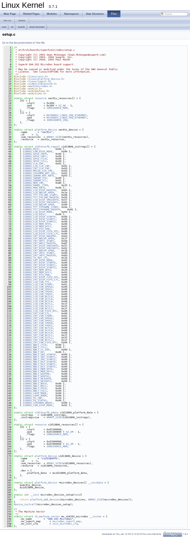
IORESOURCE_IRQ (57, 120)
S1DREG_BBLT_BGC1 (35, 386)
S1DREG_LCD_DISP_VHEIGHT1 (40, 202)
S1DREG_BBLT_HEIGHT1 (37, 381)
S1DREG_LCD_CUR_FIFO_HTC (40, 311)
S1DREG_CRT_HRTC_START (38, 240)
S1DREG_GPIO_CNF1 (35, 156)
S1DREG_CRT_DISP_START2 (39, 267)
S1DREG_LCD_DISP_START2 (39, 221)
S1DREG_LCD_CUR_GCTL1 (38, 306)
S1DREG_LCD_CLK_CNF (36, 166)
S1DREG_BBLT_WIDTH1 (36, 376)
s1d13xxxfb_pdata (46, 412)
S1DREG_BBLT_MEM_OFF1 (38, 371)
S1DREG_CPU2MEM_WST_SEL (39, 173)
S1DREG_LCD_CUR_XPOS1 (38, 289)
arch (4, 27)
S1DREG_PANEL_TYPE (35, 185)
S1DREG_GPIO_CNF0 (35, 153)
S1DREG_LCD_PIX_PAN (36, 228)
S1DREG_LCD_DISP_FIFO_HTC (40, 231)
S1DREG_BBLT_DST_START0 (39, 361)
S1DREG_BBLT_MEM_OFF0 (38, 369)
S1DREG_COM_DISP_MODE (38, 151)
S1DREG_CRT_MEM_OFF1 (37, 272)
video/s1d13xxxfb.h (42, 83)
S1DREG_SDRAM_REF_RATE (38, 175)
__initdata (95, 482)
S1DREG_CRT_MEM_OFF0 (37, 269)
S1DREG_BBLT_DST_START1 (39, 364)
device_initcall (25, 504)
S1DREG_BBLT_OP (33, 352)
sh (12, 27)
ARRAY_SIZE (54, 137)
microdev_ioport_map (67, 521)
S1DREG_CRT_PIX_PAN (36, 274)
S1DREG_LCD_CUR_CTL (36, 282)
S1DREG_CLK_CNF (33, 163)
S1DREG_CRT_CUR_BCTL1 (38, 335)
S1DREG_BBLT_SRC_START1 (39, 357)
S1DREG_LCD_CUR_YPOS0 (38, 291)
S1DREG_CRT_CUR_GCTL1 (38, 337)
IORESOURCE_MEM (57, 108)
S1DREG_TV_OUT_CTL (35, 257)
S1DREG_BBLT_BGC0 (35, 383)
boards (21, 27)
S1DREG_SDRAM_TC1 (35, 180)
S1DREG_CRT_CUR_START (38, 315)
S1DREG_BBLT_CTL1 (35, 347)
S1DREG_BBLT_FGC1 (35, 390)
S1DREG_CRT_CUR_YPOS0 (38, 323)
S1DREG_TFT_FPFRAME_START (40, 207)
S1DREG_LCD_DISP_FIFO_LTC (40, 233)
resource (41, 98)
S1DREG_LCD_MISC (34, 214)
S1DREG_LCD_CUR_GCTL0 (38, 299)
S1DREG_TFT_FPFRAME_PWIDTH (41, 209)
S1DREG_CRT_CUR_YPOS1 (38, 325)
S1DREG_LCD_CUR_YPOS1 (38, 294)
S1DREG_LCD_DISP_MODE (38, 211)
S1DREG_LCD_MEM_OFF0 (37, 224)
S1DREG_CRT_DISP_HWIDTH (39, 236)
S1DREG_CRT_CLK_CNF (36, 168)
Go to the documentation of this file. (23, 42)
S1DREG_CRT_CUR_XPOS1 (38, 320)
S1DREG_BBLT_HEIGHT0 (37, 378)
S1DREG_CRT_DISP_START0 (39, 262)
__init (34, 494)
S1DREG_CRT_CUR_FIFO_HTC (40, 342)
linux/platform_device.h (46, 79)
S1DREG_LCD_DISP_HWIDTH (39, 190)
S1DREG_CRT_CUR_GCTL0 (38, 330)
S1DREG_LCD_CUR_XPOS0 (38, 286)
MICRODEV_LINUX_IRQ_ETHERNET (67, 115)
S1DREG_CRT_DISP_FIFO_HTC (40, 277)
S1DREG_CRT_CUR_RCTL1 (38, 340)
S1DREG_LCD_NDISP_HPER (38, 192)
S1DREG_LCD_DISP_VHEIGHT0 (40, 199)
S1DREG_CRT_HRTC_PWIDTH (39, 243)
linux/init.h (38, 76)
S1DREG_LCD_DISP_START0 (39, 216)
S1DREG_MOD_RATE (34, 187)
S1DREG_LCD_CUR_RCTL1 (38, 308)
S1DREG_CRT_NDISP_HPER (38, 238)
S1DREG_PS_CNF (32, 398)
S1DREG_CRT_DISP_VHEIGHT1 (40, 248)
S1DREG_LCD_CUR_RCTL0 (38, 301)
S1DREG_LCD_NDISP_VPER (38, 204)
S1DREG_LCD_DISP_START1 (39, 219)
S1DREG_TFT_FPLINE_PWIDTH (40, 197)
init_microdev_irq (65, 523)
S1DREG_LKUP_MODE (35, 393)
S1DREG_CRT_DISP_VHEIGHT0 (40, 245)
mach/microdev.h (40, 86)
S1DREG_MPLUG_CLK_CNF (38, 170)
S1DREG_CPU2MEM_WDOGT (38, 402)
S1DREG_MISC (31, 149)
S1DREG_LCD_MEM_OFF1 (37, 226)
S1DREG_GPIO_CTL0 (35, 158)
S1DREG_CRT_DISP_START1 (39, 265)
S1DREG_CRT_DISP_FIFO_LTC (40, 279)
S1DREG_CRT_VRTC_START (38, 253)
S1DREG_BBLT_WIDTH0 (36, 373)
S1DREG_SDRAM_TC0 (35, 178)
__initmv (95, 516)
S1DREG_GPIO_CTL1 (35, 161)
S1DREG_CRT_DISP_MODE (38, 260)
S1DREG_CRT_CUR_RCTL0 (38, 332)
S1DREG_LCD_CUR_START (38, 284)
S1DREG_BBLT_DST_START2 (39, 366)
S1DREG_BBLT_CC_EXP (36, 349)
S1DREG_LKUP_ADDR (35, 395)
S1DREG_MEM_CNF (33, 182)
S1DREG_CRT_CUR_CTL (36, 313)
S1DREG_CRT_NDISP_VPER (38, 250)
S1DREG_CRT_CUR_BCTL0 (38, 328)
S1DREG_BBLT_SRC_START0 (39, 354)
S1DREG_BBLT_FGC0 (35, 388)
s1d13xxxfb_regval (47, 146)
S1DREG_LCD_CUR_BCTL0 (38, 296)
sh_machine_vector (47, 516)
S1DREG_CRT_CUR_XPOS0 (38, 318)
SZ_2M (69, 431)
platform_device (46, 129)
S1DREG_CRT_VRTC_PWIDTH (39, 255)
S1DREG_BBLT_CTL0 (35, 344)
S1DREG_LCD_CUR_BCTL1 (38, 303)
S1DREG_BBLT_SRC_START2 (39, 359)
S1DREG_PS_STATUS (35, 400)
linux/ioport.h (39, 81)
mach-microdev (37, 27)
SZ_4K (62, 105)
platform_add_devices (45, 499)
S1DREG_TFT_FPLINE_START (40, 195)
